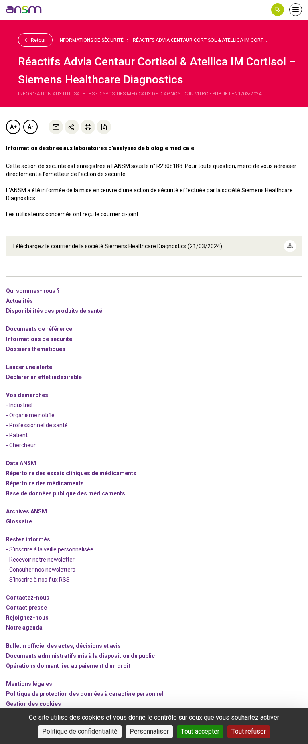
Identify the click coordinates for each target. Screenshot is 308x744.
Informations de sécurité (91, 40)
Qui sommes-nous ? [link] (33, 291)
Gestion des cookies (33, 704)
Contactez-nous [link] (27, 597)
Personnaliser (149, 731)
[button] (277, 9)
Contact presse (26, 607)
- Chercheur (21, 445)
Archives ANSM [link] (26, 511)
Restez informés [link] (28, 539)
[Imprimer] (88, 127)
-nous (27, 617)
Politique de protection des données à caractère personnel (84, 694)
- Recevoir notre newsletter (40, 559)
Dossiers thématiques (35, 349)
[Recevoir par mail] (56, 127)
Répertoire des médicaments (45, 483)
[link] (24, 9)
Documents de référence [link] (39, 329)
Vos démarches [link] (27, 395)
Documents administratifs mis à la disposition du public (80, 656)
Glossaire (19, 521)
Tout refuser (248, 731)
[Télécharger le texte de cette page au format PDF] (104, 127)
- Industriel (19, 405)
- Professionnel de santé (37, 425)
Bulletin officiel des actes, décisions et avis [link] (63, 646)
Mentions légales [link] (29, 684)
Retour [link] (38, 40)
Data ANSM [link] (21, 463)
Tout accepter (200, 731)
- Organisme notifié (30, 415)
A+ (13, 127)
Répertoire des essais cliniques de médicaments (71, 473)
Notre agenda (24, 627)
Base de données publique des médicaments (65, 493)
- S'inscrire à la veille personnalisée (49, 549)
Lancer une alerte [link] (29, 367)
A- (31, 127)
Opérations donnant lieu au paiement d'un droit (68, 666)
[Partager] (72, 127)
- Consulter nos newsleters (40, 569)
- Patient (17, 435)
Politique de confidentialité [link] (80, 731)
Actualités (19, 301)
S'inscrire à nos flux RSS (39, 579)
